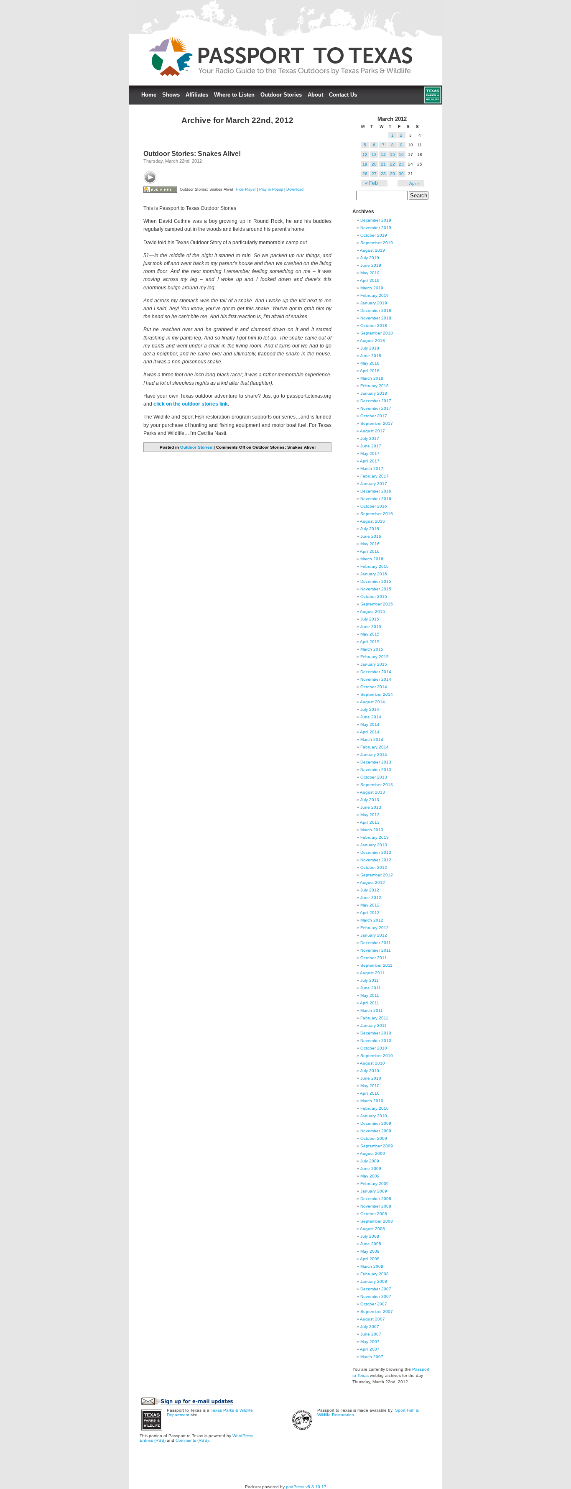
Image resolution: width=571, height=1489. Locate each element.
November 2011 (375, 950)
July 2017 (369, 438)
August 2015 (372, 611)
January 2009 (373, 1191)
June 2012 (370, 897)
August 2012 (372, 882)
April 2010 (370, 1093)
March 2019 (371, 288)
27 (374, 173)
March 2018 (371, 378)
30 (401, 173)
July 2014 (369, 709)
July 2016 (369, 528)
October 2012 (373, 867)
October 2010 (373, 1048)
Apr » (414, 183)
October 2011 (373, 957)
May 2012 (370, 905)
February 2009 (374, 1183)
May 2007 (370, 1341)
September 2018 (376, 333)
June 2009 (370, 1168)
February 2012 (374, 927)
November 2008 (375, 1206)
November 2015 (375, 589)
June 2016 (370, 536)
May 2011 (369, 995)
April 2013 (370, 822)
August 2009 (372, 1153)
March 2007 (371, 1356)
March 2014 (371, 739)
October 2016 (373, 506)
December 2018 (375, 310)
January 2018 (373, 393)
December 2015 (375, 581)
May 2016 (370, 543)
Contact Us (343, 95)
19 (364, 164)
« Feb (371, 183)
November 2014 (375, 679)
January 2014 (373, 754)
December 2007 (375, 1289)
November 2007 (375, 1296)
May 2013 (370, 814)
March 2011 (371, 1010)
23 (401, 164)
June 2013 (370, 807)
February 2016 (374, 566)
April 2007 (370, 1349)
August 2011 (372, 973)
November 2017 (375, 408)
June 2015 (370, 626)
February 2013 (374, 837)
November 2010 (375, 1040)
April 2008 (370, 1259)
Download (294, 189)
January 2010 (373, 1116)
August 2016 (372, 521)
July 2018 (369, 348)
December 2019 (375, 220)
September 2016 (376, 513)
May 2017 (370, 453)
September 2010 (376, 1055)
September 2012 (376, 875)
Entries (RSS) (153, 1440)
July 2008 (369, 1236)
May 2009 (370, 1176)
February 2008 (374, 1274)
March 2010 (371, 1100)
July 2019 (369, 257)
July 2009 (369, 1161)
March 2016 (371, 559)
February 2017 (374, 476)
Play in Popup (271, 189)
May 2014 (370, 724)
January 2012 (373, 935)
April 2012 (370, 912)
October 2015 (373, 596)
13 (374, 154)
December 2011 (375, 942)
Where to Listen (234, 95)
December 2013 (375, 762)
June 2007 (370, 1334)
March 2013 (371, 830)
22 (392, 164)
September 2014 (376, 694)
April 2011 (369, 1003)
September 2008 (376, 1221)
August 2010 (372, 1063)
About (315, 95)
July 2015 (369, 619)
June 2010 (370, 1078)
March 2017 (371, 468)
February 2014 (374, 747)
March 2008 (371, 1266)
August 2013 (372, 792)
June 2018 (370, 355)
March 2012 (371, 920)
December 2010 (375, 1033)
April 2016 (370, 551)
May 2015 (370, 634)
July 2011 (369, 980)
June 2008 (370, 1243)
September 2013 (376, 784)
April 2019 (370, 280)
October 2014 (373, 686)
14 (383, 154)
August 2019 (372, 250)
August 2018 (372, 340)
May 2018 (370, 363)
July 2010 (369, 1070)
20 (374, 164)
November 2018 (375, 318)
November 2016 (375, 498)
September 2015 (376, 604)
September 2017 (376, 423)
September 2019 (376, 242)
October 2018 (373, 325)
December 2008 (375, 1198)
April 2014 (370, 732)
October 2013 (373, 777)
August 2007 (372, 1319)
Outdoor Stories (281, 95)
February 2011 (374, 1018)
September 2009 (376, 1146)
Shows (171, 95)
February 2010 (374, 1108)
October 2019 (373, 235)
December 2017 (375, 400)
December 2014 (375, 671)
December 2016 (375, 491)
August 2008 (372, 1228)
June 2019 (370, 265)
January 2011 (373, 1025)
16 (401, 154)
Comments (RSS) (192, 1440)
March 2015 (371, 649)
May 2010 (370, 1085)
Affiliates (197, 95)
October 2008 (373, 1213)
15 (392, 154)
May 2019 (370, 273)
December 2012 (375, 852)
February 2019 (374, 295)
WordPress (242, 1435)
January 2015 (373, 664)
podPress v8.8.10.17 (306, 1486)
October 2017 (373, 416)
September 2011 (376, 965)
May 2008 (370, 1251)
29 (392, 173)
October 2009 (373, 1138)
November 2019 (375, 227)
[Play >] (150, 177)
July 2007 (369, 1326)
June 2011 (370, 988)
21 (383, 164)
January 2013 (373, 845)
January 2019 (373, 303)
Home (148, 95)
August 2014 (372, 702)
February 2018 (374, 385)
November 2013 (375, 769)
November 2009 (375, 1131)
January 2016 (373, 574)
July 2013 (369, 799)
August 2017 (372, 431)
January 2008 (373, 1281)
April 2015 (370, 641)
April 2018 (370, 370)
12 (364, 154)
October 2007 (373, 1304)
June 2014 (370, 717)
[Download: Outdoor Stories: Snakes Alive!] (160, 189)
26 (364, 173)
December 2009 (375, 1123)
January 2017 (373, 483)
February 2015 (374, 656)
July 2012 (369, 890)
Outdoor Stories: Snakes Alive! (192, 153)
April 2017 (370, 461)
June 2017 (370, 446)
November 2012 (375, 860)
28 (383, 173)
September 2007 (376, 1311)
